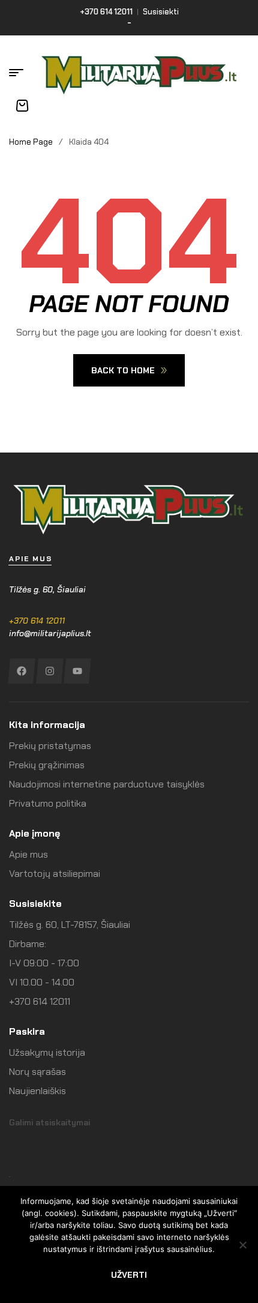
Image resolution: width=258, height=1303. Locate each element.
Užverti (129, 1274)
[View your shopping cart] (22, 105)
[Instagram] (49, 671)
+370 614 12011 (37, 620)
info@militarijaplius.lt (50, 633)
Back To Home (123, 370)
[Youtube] (77, 671)
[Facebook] (21, 671)
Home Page (31, 141)
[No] (243, 1245)
